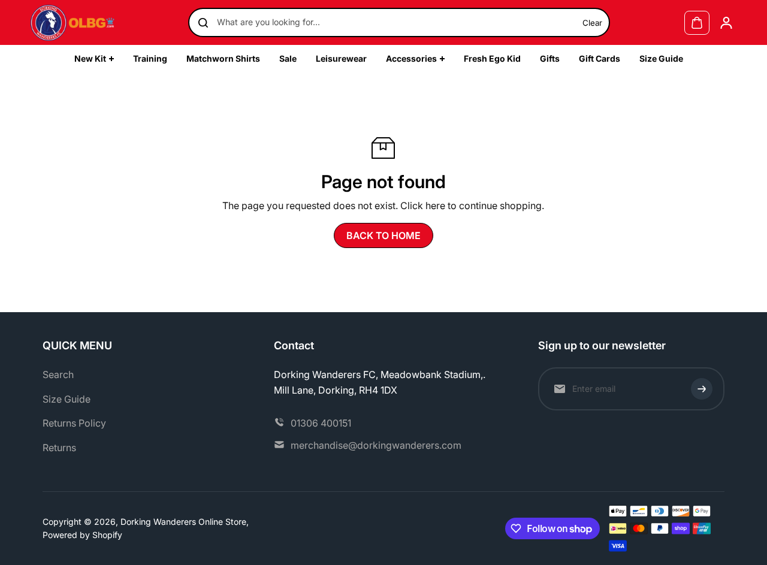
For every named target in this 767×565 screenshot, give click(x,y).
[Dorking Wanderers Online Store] (72, 23)
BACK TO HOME (383, 235)
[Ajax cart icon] (696, 23)
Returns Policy (74, 423)
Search (58, 374)
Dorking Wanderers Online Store (183, 521)
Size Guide (66, 399)
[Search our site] (203, 23)
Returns (59, 448)
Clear (592, 23)
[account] (726, 23)
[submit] (701, 388)
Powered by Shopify (82, 535)
